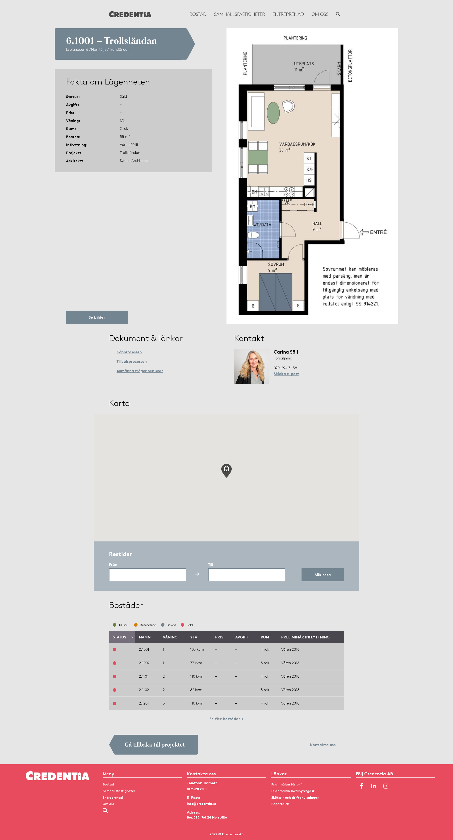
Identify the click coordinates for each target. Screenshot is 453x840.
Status (119, 637)
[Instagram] (386, 786)
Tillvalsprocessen (132, 361)
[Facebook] (361, 786)
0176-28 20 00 (197, 789)
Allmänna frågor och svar (140, 370)
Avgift (241, 637)
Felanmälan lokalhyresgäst (293, 791)
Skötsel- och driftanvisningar (295, 797)
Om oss (319, 14)
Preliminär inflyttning (305, 637)
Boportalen (280, 804)
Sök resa (323, 574)
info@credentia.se (201, 804)
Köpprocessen (129, 352)
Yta (193, 637)
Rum (265, 637)
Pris (219, 637)
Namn (145, 637)
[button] (226, 471)
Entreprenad (288, 14)
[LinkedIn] (373, 786)
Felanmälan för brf (286, 784)
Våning (170, 637)
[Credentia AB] (130, 14)
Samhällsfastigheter (239, 14)
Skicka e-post (286, 373)
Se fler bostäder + (227, 718)
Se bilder (97, 317)
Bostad (197, 14)
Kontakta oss (323, 744)
